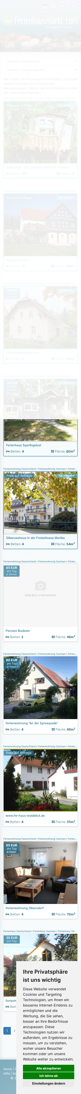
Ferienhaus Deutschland (17, 931)
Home (7, 1069)
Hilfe (6, 1073)
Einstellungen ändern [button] (48, 1083)
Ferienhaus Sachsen (44, 931)
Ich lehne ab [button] (48, 1076)
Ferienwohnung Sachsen (51, 468)
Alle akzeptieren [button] (48, 1068)
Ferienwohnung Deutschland (19, 468)
